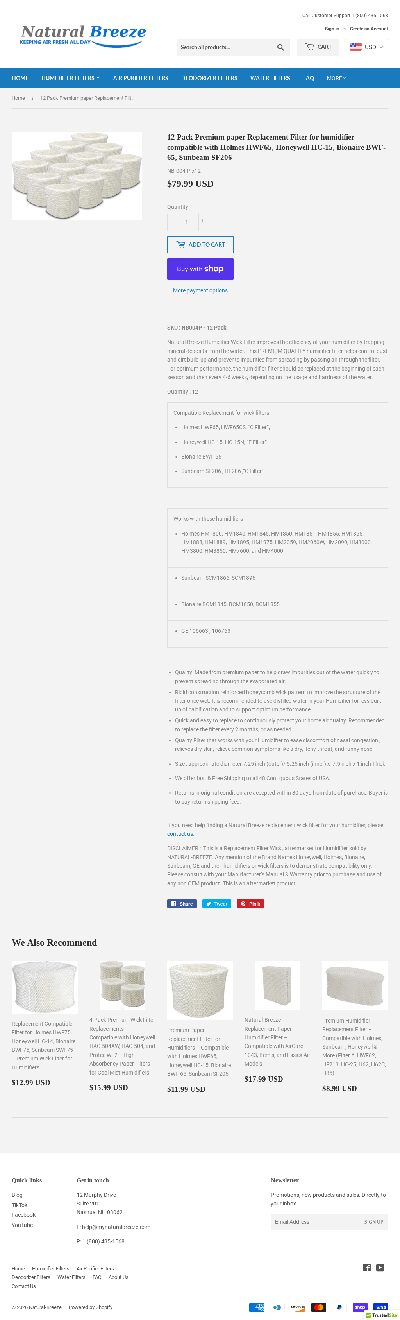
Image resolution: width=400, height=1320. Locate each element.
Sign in (332, 29)
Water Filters (270, 78)
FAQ (308, 78)
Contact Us (24, 1286)
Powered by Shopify (90, 1307)
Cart (324, 46)
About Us (119, 1277)
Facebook (24, 1215)
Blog (17, 1195)
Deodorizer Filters (209, 78)
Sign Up (373, 1222)
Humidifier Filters (68, 78)
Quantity (177, 207)
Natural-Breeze (45, 1307)
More (334, 78)
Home (20, 78)
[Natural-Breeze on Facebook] (367, 1269)
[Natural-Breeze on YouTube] (380, 1269)
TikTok (19, 1205)
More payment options (200, 290)
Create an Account (369, 29)
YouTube (22, 1225)
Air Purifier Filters (140, 78)
